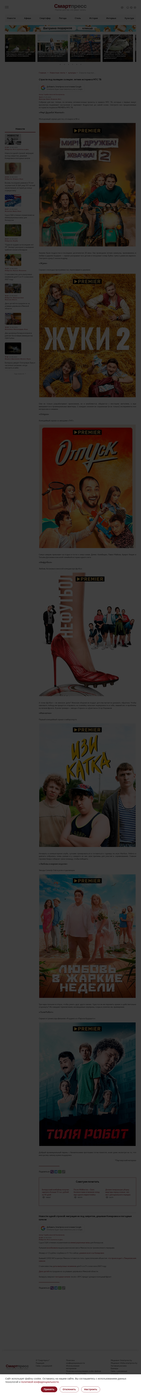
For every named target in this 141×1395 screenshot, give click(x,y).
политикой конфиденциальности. (40, 1382)
